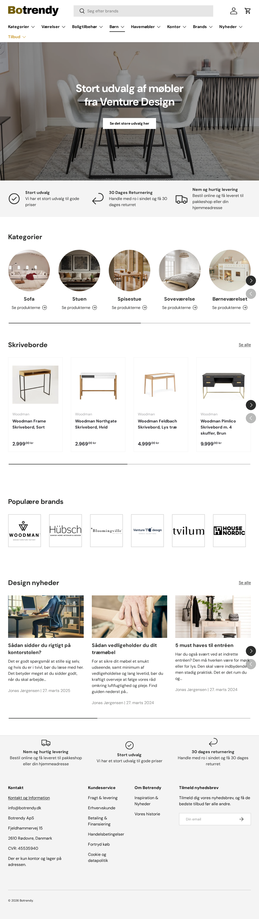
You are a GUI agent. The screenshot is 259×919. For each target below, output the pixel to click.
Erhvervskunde (101, 808)
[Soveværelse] (179, 270)
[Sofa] (29, 270)
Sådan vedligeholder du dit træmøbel (124, 648)
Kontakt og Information (29, 797)
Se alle (245, 344)
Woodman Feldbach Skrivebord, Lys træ (157, 424)
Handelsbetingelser (106, 834)
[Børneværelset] (230, 270)
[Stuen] (79, 270)
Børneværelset (229, 299)
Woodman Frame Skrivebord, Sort (29, 424)
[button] (247, 10)
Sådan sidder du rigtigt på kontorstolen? (39, 648)
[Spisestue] (129, 270)
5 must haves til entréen (204, 645)
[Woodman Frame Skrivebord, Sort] (35, 385)
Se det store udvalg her (129, 123)
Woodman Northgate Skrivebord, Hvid (96, 424)
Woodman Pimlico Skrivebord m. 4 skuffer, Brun (218, 427)
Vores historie (147, 814)
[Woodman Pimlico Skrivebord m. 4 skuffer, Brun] (224, 385)
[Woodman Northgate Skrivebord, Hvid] (98, 385)
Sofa (29, 299)
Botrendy (26, 901)
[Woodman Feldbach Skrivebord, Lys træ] (161, 385)
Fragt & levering (103, 797)
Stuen (79, 299)
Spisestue (129, 299)
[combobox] (143, 11)
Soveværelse (179, 299)
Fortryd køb (99, 844)
